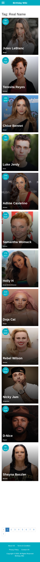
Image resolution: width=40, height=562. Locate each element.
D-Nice (8, 435)
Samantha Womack (17, 242)
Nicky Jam (10, 397)
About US (11, 546)
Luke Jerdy (11, 164)
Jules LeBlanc (13, 48)
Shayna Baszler (14, 474)
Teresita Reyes (14, 87)
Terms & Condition (23, 546)
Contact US (25, 550)
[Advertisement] (20, 504)
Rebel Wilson (12, 358)
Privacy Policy (14, 550)
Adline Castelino (15, 203)
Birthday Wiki (20, 3)
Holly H (8, 280)
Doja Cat (9, 319)
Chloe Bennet (13, 125)
